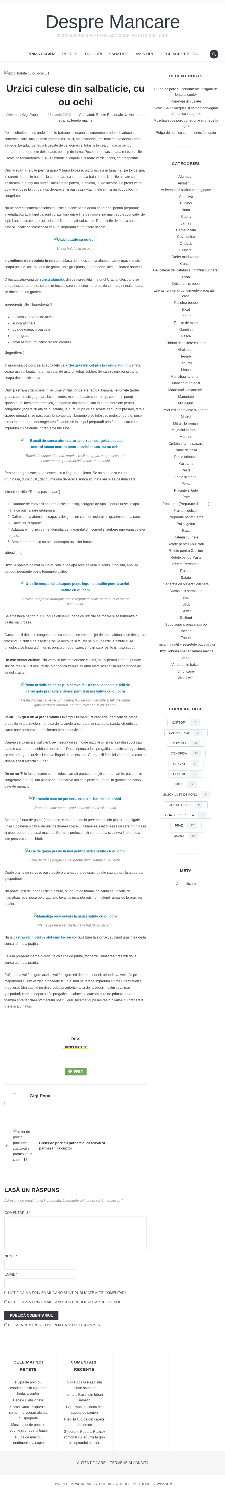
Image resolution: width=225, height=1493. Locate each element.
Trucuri (93, 54)
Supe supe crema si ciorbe (186, 624)
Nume (10, 1256)
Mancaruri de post (186, 383)
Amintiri (144, 54)
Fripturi (185, 316)
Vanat (186, 658)
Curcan (186, 264)
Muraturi (186, 437)
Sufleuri (186, 618)
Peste (186, 470)
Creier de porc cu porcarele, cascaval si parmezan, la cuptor (72, 1145)
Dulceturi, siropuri (186, 283)
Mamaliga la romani (186, 376)
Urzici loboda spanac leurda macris (185, 651)
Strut (186, 604)
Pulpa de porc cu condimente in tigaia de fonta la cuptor (28, 1387)
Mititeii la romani (186, 423)
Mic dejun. (186, 403)
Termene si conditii (129, 1463)
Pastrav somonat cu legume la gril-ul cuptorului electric (84, 1437)
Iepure (186, 356)
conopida (184, 753)
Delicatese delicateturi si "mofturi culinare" (186, 270)
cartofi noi (184, 733)
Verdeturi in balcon (186, 664)
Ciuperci (185, 250)
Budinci (186, 203)
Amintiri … (186, 183)
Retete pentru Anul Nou (186, 544)
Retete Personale (109, 115)
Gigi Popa (30, 115)
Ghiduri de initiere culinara (186, 343)
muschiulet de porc (184, 794)
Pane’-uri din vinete (186, 101)
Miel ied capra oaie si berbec (185, 410)
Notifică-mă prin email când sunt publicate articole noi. (64, 1302)
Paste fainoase (186, 457)
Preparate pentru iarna (186, 517)
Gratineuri (186, 349)
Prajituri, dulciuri (186, 510)
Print (78, 1071)
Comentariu (17, 1213)
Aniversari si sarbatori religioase (186, 190)
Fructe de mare (186, 323)
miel (184, 784)
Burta (186, 210)
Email (10, 1274)
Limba (186, 370)
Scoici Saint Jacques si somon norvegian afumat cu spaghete (28, 1412)
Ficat (186, 309)
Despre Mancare (112, 21)
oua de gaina (184, 805)
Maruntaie (186, 396)
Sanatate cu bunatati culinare (186, 584)
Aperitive (186, 196)
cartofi (184, 722)
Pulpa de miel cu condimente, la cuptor (186, 133)
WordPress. (86, 1484)
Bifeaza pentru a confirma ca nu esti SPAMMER (53, 1325)
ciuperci (184, 743)
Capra (186, 216)
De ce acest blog (179, 54)
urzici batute (75, 1047)
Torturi (186, 638)
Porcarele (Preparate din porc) (185, 504)
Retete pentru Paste (186, 557)
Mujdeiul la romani (186, 430)
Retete (70, 54)
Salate (186, 577)
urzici (184, 836)
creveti (184, 763)
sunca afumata (52, 279)
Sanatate (119, 54)
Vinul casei (186, 671)
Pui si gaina (186, 524)
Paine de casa (186, 450)
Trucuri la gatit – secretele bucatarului (186, 644)
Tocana (186, 631)
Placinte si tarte (186, 490)
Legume (186, 363)
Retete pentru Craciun (186, 551)
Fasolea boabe (186, 303)
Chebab (186, 243)
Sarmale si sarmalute (185, 591)
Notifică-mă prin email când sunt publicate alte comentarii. (67, 1293)
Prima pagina (41, 54)
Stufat (186, 611)
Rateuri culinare (186, 537)
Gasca (186, 336)
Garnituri (186, 329)
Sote (186, 597)
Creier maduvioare (185, 257)
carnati (186, 223)
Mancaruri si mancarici (185, 390)
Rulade (186, 571)
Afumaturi (86, 115)
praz (184, 825)
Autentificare (186, 884)
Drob (186, 277)
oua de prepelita (184, 815)
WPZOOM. (165, 1484)
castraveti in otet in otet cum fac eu (42, 937)
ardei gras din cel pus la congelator (95, 365)
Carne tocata (186, 230)
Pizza (185, 483)
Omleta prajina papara (186, 443)
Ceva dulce (186, 237)
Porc (186, 497)
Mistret (186, 416)
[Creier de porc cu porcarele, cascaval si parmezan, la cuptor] (24, 1145)
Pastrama (185, 463)
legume (184, 774)
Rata (186, 530)
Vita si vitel (186, 678)
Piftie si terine (185, 477)
